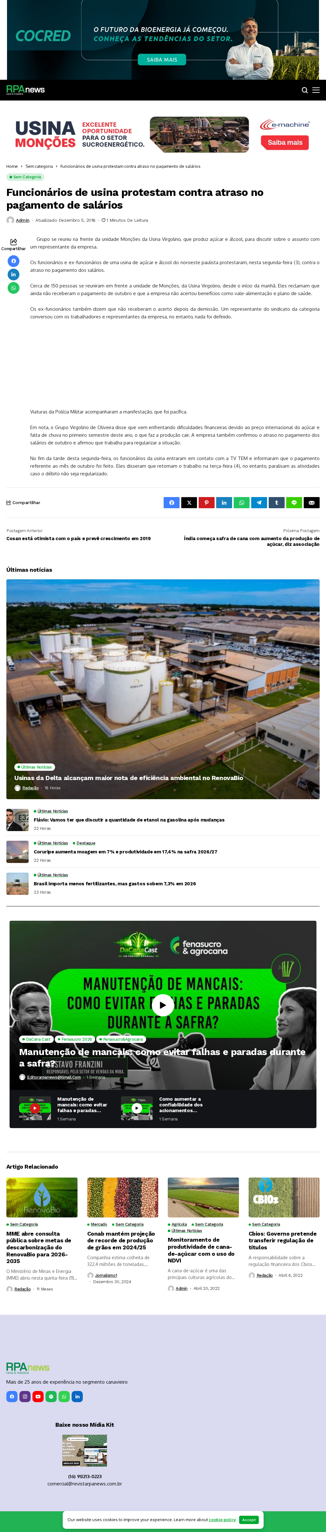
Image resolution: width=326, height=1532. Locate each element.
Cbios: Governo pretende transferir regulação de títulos (283, 1240)
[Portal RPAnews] (25, 90)
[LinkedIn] (77, 1396)
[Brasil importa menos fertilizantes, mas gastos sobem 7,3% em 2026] (17, 884)
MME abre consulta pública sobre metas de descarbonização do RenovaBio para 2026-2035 (38, 1247)
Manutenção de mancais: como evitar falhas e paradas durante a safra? (162, 1057)
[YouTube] (38, 1396)
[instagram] (25, 1396)
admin (23, 220)
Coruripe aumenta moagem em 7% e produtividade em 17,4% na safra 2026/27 (125, 852)
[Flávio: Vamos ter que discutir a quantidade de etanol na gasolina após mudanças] (17, 820)
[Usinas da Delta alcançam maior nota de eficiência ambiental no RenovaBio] (163, 689)
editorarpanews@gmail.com (54, 1077)
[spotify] (51, 1396)
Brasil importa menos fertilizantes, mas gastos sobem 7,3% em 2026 (115, 884)
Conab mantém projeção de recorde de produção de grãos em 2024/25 (121, 1240)
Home (12, 166)
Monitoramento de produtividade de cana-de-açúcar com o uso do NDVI (201, 1250)
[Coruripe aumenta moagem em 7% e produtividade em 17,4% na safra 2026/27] (17, 852)
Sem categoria (39, 166)
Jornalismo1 (106, 1275)
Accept (249, 1520)
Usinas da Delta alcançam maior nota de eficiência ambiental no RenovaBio (128, 778)
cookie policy (222, 1519)
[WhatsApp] (64, 1396)
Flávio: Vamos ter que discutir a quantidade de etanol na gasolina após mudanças (129, 820)
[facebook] (12, 1396)
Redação (30, 787)
